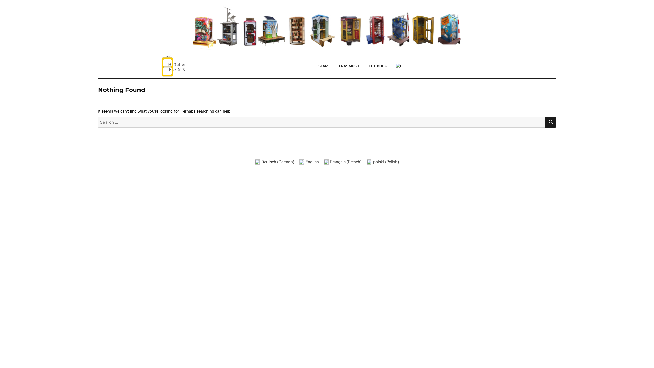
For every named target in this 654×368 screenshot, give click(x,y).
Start (324, 66)
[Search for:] (321, 122)
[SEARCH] (550, 122)
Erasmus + (349, 66)
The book (378, 66)
